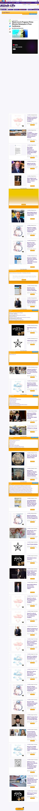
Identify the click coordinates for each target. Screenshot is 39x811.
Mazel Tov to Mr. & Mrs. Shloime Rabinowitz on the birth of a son (31, 673)
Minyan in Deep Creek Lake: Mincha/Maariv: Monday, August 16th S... (21, 490)
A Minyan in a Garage (32, 428)
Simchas (13, 2)
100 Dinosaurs (11, 444)
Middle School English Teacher (14, 403)
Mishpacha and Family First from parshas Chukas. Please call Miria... (20, 491)
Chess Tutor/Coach (12, 441)
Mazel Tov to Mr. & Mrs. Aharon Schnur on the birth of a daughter (31, 600)
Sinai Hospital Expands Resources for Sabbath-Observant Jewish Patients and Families (32, 780)
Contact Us (37, 2)
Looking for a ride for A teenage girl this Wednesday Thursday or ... (20, 486)
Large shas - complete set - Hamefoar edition (16, 447)
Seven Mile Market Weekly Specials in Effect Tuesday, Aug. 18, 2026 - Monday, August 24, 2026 (32, 503)
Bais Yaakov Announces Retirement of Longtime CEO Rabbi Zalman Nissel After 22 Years (32, 151)
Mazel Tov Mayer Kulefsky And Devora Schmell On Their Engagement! (32, 688)
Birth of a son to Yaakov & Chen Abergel (16, 312)
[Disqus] (24, 73)
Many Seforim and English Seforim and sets (16, 446)
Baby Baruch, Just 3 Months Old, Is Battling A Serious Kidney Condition (31, 532)
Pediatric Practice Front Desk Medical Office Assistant (18, 404)
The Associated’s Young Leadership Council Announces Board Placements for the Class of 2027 (32, 734)
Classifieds (23, 2)
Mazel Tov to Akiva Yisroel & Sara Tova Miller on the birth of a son (32, 385)
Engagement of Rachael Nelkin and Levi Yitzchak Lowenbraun (19, 317)
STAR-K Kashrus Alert (32, 340)
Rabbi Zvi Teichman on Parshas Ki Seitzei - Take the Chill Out (32, 301)
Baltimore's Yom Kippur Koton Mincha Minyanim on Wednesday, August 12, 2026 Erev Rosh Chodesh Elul (32, 765)
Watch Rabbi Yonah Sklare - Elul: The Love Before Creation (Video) (32, 180)
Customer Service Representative (14, 405)
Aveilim (36, 351)
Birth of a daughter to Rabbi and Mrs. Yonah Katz (17, 315)
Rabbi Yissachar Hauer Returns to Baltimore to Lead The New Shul (32, 718)
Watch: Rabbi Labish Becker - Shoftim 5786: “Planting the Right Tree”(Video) (32, 573)
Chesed (6, 2)
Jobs (9, 2)
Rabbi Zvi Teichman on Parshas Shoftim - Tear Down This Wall (32, 630)
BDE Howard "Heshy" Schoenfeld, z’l (32, 793)
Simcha (36, 310)
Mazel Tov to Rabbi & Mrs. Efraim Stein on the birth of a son (32, 658)
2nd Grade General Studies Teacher (15, 399)
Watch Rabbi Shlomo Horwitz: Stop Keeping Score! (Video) (32, 586)
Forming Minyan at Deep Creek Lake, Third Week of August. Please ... (20, 489)
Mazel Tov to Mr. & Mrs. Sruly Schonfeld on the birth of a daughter (32, 615)
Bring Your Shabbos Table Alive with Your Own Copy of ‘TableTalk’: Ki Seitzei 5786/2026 (32, 260)
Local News (29, 161)
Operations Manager (12, 400)
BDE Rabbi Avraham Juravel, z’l (32, 558)
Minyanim (17, 2)
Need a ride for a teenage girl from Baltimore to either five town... (20, 485)
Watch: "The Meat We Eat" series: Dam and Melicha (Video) (32, 456)
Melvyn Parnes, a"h (12, 354)
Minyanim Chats (12, 442)
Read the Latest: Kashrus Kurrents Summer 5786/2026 (32, 289)
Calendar (2, 2)
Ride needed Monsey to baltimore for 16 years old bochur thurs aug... (20, 488)
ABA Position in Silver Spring (14, 445)
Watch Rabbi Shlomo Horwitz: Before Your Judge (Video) (32, 214)
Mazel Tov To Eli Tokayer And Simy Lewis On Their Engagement (31, 244)
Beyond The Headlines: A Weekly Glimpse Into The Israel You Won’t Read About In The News (32, 473)
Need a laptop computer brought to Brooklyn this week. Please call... (20, 493)
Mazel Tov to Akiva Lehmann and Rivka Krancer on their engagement (31, 229)
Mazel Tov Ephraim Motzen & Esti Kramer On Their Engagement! (32, 517)
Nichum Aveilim (28, 2)
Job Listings (11, 395)
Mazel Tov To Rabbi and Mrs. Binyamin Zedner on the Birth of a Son (32, 748)
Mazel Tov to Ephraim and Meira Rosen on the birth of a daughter (32, 119)
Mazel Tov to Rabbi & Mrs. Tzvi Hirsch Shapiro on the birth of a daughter (32, 643)
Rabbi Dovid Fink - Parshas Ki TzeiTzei (31, 164)
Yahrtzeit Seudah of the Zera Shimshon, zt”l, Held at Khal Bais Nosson (32, 371)
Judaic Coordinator (12, 402)
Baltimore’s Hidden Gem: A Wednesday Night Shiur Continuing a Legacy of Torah (32, 415)
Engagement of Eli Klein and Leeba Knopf (16, 319)
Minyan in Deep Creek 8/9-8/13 (14, 440)
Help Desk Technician (13, 398)
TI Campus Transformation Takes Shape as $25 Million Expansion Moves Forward (32, 135)
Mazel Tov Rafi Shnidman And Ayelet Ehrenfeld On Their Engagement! (32, 703)
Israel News (6, 12)
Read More (32, 124)
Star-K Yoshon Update (32, 544)
